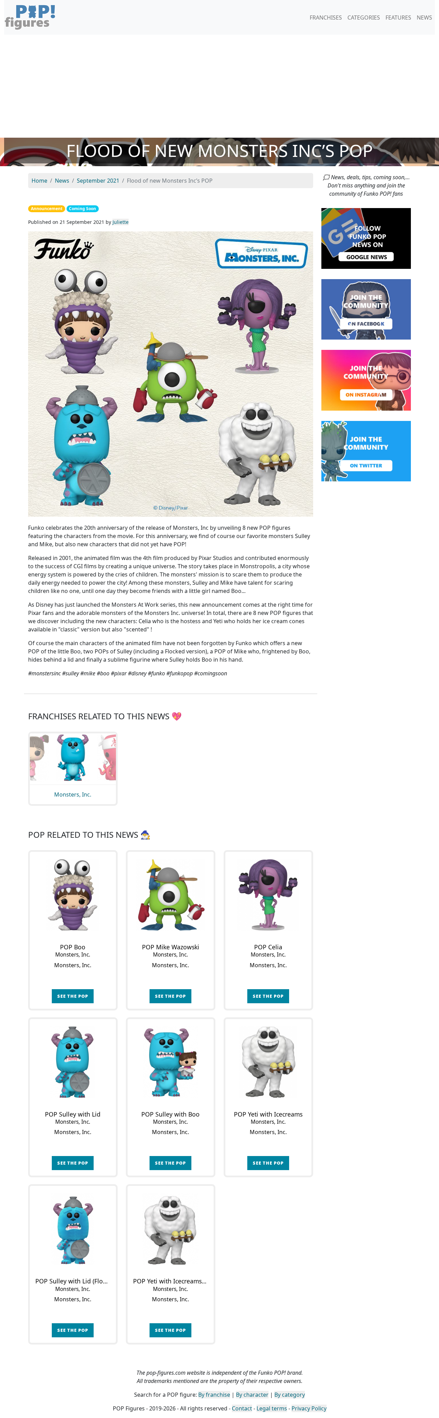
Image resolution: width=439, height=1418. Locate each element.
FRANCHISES (326, 17)
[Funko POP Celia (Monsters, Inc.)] (268, 895)
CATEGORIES (363, 17)
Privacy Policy (309, 1408)
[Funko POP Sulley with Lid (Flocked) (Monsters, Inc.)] (73, 1229)
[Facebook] (366, 308)
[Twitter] (366, 450)
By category (289, 1394)
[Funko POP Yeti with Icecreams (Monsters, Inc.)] (268, 1062)
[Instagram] (366, 380)
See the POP (72, 996)
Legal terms (272, 1408)
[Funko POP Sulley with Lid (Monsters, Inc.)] (73, 1062)
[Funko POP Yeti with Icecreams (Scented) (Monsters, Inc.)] (171, 1229)
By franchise (214, 1394)
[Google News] (366, 238)
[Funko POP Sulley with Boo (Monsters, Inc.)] (171, 1062)
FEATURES (398, 17)
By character (252, 1394)
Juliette (120, 222)
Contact (242, 1408)
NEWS (424, 17)
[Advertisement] (219, 86)
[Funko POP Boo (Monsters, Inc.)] (73, 895)
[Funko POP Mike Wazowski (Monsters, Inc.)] (171, 895)
